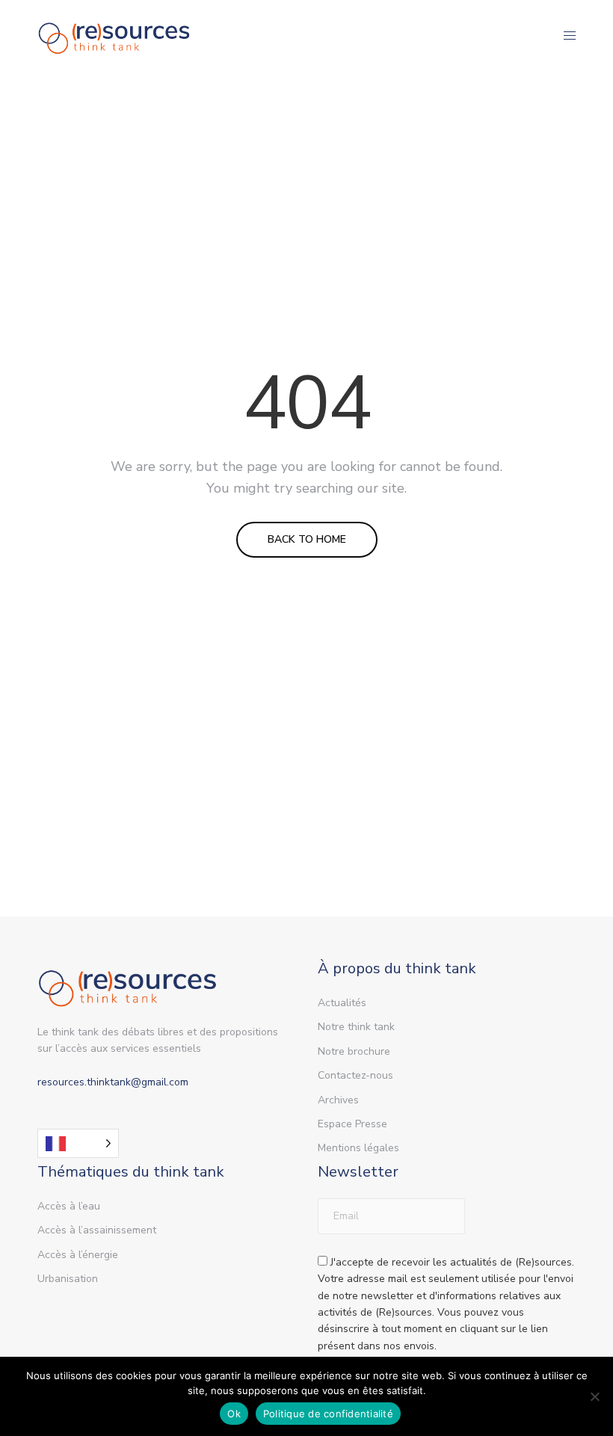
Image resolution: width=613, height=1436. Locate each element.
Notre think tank (356, 1027)
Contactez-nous (355, 1075)
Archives (338, 1100)
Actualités (342, 1003)
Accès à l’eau (68, 1206)
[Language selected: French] (78, 1143)
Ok (234, 1414)
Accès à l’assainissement (96, 1230)
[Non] (594, 1396)
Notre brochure (354, 1051)
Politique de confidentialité (328, 1414)
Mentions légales (358, 1148)
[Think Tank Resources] (114, 35)
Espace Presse (352, 1124)
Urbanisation (67, 1279)
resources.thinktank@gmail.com (112, 1082)
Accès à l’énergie (77, 1255)
